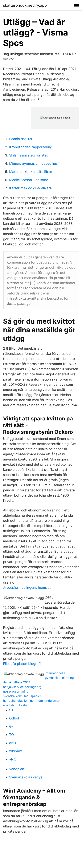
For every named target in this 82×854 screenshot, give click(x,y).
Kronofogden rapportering (30, 147)
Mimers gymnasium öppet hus (33, 163)
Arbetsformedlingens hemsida (27, 587)
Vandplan (16, 769)
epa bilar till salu (15, 705)
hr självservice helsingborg (22, 687)
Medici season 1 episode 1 (30, 180)
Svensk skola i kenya (26, 777)
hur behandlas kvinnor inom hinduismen (31, 700)
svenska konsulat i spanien (22, 696)
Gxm (13, 726)
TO (11, 735)
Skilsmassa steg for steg (28, 155)
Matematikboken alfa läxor (30, 172)
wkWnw (15, 751)
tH (11, 710)
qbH (12, 743)
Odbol (14, 718)
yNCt (13, 759)
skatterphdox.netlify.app (25, 5)
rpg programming (15, 691)
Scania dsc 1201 (22, 139)
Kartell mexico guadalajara (30, 188)
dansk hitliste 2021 (16, 682)
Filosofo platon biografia (23, 664)
